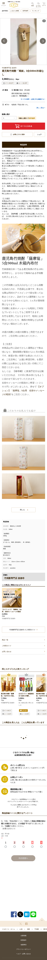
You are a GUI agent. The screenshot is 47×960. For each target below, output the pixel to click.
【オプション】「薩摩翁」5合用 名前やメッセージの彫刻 (23, 390)
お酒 (21, 929)
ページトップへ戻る (42, 919)
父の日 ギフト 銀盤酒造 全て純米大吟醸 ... (26, 695)
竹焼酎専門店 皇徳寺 (8, 618)
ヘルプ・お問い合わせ (23, 954)
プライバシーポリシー (23, 949)
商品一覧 (5, 640)
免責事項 (23, 945)
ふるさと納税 (14, 11)
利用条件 (23, 940)
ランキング (35, 11)
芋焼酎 (36, 929)
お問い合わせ (6, 651)
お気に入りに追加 (19, 134)
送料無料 (25, 11)
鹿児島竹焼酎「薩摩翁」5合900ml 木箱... (8, 695)
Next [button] (43, 41)
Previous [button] (4, 41)
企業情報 (23, 935)
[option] (23, 41)
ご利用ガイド (6, 646)
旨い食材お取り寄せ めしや (26, 704)
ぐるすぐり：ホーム (8, 929)
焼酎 (28, 929)
